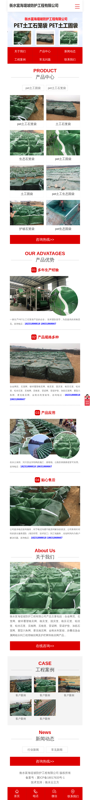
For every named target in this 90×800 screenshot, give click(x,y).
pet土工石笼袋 (57, 88)
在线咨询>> (45, 646)
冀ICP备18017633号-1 (51, 777)
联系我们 (70, 59)
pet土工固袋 (33, 88)
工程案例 (20, 59)
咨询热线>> (45, 239)
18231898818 (32, 323)
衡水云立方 (52, 782)
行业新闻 (33, 749)
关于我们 (20, 51)
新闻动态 (70, 51)
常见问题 (45, 59)
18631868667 (48, 323)
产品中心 (45, 51)
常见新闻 (56, 749)
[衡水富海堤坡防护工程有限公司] (34, 5)
